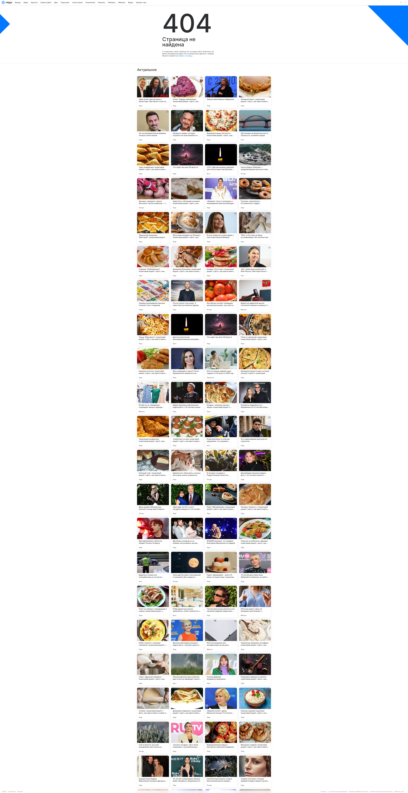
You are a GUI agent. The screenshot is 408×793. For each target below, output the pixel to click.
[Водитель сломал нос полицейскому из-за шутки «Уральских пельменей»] (153, 568)
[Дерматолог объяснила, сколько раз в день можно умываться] (187, 466)
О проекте (323, 791)
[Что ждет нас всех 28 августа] (187, 160)
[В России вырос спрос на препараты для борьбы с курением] (255, 602)
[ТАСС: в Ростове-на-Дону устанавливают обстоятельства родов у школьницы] (255, 228)
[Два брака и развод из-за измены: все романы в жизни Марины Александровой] (187, 534)
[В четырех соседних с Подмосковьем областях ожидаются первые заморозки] (221, 466)
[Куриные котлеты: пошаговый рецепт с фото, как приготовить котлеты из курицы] (153, 364)
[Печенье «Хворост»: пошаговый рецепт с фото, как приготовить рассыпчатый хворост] (255, 500)
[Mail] (3, 2)
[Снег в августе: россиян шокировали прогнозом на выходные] (153, 738)
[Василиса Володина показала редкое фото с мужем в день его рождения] (187, 636)
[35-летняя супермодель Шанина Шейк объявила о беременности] (187, 771)
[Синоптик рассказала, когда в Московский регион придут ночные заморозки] (221, 771)
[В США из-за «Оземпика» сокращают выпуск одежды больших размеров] (153, 398)
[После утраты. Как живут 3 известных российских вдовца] (187, 296)
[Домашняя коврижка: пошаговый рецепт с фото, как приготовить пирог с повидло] (187, 704)
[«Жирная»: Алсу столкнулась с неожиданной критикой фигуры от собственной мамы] (221, 194)
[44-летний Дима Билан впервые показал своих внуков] (153, 126)
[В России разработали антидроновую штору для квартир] (221, 636)
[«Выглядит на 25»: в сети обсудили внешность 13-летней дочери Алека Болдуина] (187, 500)
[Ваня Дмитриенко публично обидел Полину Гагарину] (153, 534)
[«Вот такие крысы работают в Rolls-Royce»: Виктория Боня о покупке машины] (255, 262)
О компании (12, 791)
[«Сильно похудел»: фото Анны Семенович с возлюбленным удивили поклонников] (187, 738)
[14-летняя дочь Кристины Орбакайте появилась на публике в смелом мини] (255, 568)
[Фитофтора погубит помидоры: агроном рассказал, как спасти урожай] (221, 296)
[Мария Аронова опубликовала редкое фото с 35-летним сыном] (187, 398)
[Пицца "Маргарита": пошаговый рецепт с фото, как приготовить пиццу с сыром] (153, 330)
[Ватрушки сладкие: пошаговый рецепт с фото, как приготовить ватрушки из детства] (255, 738)
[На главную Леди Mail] (8, 2)
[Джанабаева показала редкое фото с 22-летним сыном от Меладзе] (255, 466)
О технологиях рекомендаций (337, 791)
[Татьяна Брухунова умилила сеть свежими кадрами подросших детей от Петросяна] (221, 602)
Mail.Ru (4, 791)
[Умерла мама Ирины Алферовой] (221, 92)
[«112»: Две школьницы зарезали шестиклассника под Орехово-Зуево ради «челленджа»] (221, 160)
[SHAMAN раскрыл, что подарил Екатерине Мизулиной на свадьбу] (221, 534)
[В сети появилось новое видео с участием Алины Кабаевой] (221, 228)
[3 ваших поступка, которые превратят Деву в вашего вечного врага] (255, 771)
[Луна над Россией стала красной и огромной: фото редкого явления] (187, 568)
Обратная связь (399, 791)
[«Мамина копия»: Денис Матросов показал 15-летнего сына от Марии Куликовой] (221, 704)
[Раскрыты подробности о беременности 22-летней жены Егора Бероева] (255, 398)
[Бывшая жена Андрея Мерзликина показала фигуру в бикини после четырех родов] (153, 771)
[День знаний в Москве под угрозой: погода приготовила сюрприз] (153, 500)
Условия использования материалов (381, 791)
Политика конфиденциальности (358, 791)
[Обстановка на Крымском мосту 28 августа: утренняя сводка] (255, 126)
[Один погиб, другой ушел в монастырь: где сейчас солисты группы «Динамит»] (153, 92)
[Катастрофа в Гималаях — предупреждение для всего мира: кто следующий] (255, 160)
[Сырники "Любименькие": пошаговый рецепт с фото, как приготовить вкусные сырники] (153, 262)
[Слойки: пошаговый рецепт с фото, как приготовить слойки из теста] (153, 704)
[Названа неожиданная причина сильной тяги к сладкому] (153, 296)
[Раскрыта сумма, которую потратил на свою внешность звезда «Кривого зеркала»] (187, 126)
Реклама (20, 791)
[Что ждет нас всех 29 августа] (221, 330)
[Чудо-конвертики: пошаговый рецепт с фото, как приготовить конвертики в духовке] (153, 160)
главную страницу (185, 56)
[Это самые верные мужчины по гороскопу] (255, 432)
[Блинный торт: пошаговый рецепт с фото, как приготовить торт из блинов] (153, 466)
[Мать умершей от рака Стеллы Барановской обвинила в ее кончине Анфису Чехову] (187, 364)
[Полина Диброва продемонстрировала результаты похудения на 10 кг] (221, 670)
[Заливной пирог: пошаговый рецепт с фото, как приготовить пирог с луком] (255, 92)
